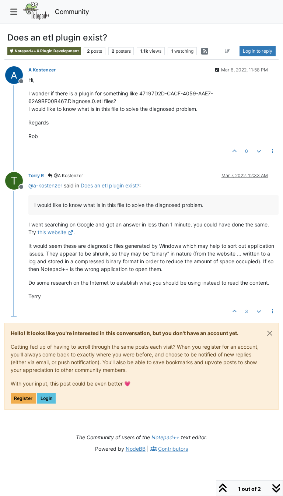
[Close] (269, 333)
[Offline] (16, 74)
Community (72, 11)
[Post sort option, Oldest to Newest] (227, 51)
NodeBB (136, 449)
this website (52, 232)
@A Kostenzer (68, 175)
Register (23, 398)
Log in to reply (257, 51)
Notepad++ (165, 437)
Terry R (36, 175)
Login (46, 398)
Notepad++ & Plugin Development (46, 51)
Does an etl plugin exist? (110, 185)
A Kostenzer (42, 70)
